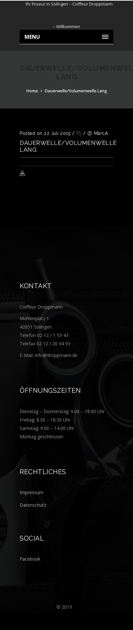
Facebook (30, 559)
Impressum (31, 492)
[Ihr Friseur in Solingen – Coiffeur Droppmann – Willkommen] (66, 15)
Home (32, 91)
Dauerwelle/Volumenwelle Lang (76, 91)
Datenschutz (33, 505)
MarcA (101, 133)
